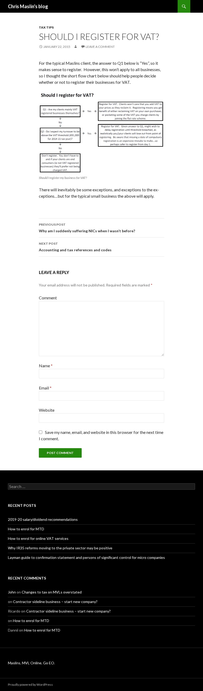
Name (46, 365)
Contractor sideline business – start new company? (55, 601)
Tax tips (46, 27)
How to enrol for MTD (26, 529)
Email (45, 387)
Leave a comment (100, 47)
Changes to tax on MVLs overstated (52, 592)
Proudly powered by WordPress (30, 685)
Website (46, 409)
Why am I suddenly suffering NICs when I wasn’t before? (87, 227)
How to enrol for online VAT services (38, 538)
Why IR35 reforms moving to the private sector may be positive (60, 548)
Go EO (48, 663)
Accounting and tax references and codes (75, 247)
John (12, 592)
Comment (48, 297)
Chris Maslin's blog (28, 6)
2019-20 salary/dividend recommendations (43, 519)
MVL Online (31, 663)
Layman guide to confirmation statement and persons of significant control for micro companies (86, 557)
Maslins (14, 663)
